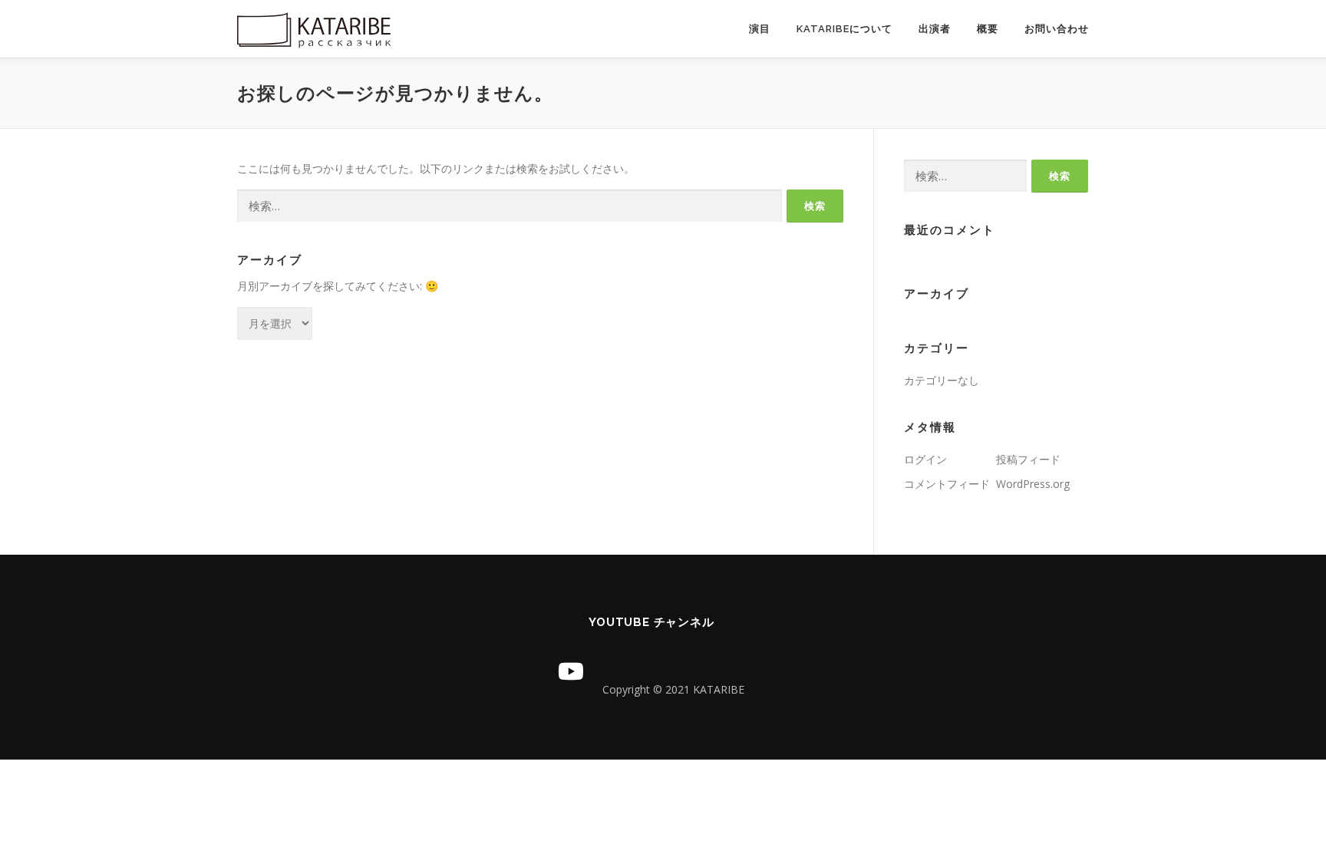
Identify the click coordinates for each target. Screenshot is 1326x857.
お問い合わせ (1056, 29)
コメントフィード (947, 483)
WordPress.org (1033, 483)
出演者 (935, 29)
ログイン (925, 459)
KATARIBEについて (844, 29)
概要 (987, 29)
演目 (759, 29)
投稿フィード (1028, 459)
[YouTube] (570, 671)
